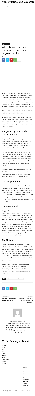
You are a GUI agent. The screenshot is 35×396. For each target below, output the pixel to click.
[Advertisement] (17, 25)
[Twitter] (7, 60)
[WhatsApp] (15, 60)
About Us (25, 385)
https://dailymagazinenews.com (17, 321)
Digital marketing (10, 6)
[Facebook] (3, 60)
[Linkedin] (19, 332)
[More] (19, 60)
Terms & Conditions (26, 378)
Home (3, 6)
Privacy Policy (26, 381)
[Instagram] (16, 332)
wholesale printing (20, 230)
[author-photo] (17, 316)
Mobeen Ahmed (7, 56)
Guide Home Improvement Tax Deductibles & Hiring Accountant (26, 300)
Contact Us (26, 383)
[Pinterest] (11, 60)
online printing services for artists (12, 141)
